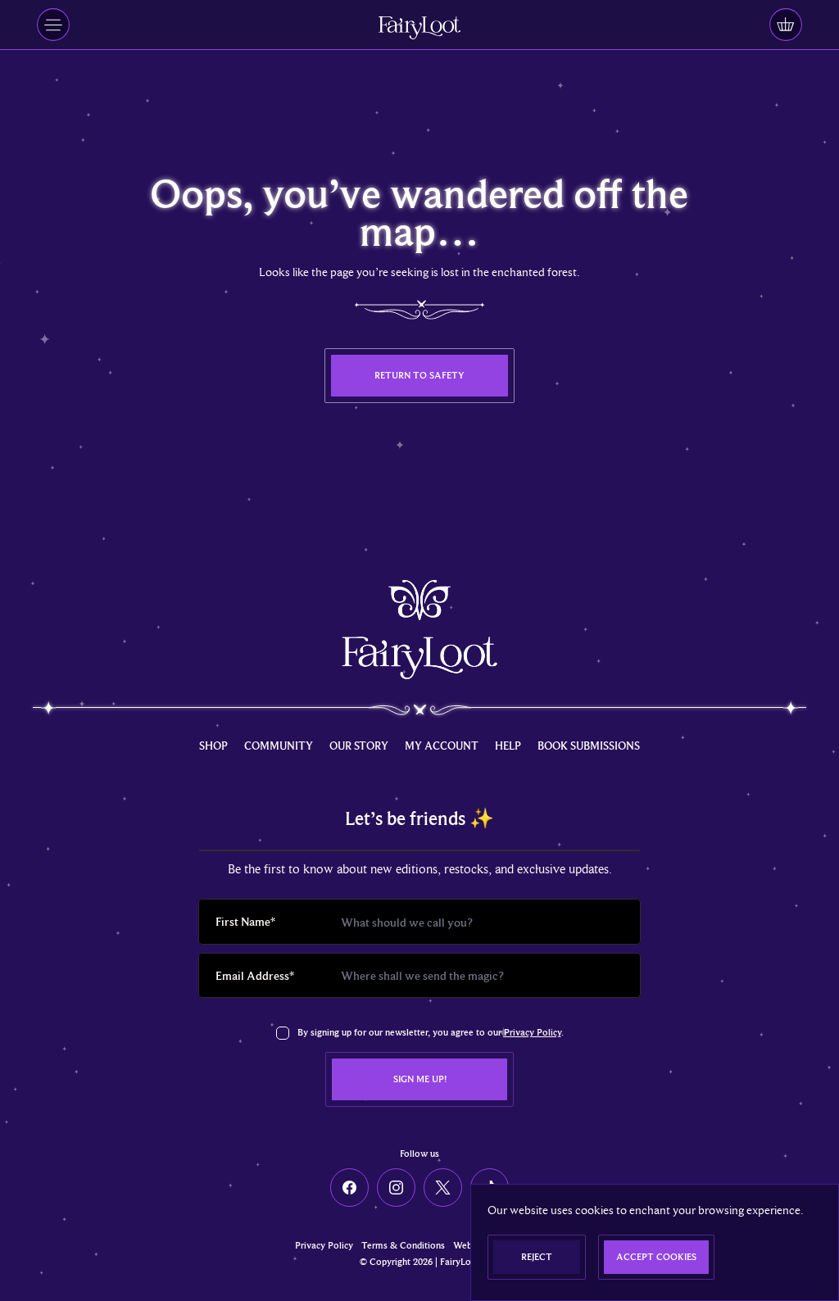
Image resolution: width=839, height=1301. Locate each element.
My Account (441, 745)
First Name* (245, 921)
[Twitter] (443, 1187)
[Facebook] (349, 1187)
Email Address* (254, 975)
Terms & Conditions (403, 1246)
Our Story (358, 745)
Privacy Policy (532, 1032)
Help (508, 745)
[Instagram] (396, 1187)
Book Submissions (588, 745)
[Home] (419, 27)
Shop (213, 745)
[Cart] (785, 24)
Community (278, 745)
